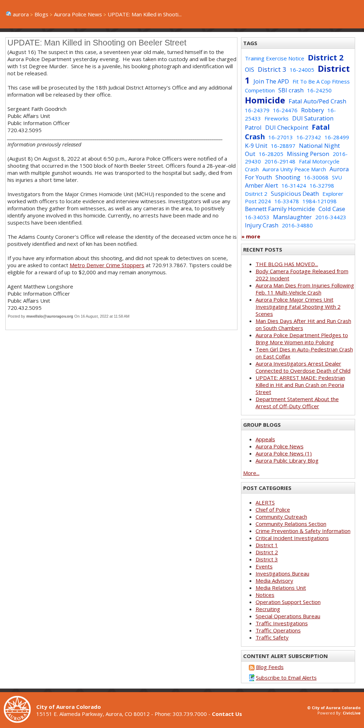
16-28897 (283, 145)
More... (251, 472)
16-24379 (257, 110)
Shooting (287, 177)
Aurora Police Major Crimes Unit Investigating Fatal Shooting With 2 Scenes (298, 306)
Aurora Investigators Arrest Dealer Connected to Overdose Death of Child (303, 367)
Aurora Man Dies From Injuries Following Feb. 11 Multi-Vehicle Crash (305, 289)
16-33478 (286, 201)
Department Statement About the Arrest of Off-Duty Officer (297, 402)
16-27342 (308, 137)
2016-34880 (297, 225)
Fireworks (276, 118)
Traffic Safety (272, 637)
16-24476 (285, 110)
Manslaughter (292, 217)
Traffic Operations (278, 630)
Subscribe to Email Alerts (286, 677)
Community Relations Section (291, 523)
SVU (337, 177)
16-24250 (319, 90)
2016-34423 (330, 217)
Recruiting (268, 609)
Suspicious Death (295, 193)
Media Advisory (274, 580)
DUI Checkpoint (286, 127)
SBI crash (291, 90)
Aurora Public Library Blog (287, 460)
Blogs (41, 14)
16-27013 (280, 137)
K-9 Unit (256, 145)
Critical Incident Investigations (292, 537)
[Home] (20, 720)
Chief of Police (273, 509)
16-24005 (302, 69)
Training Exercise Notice (274, 58)
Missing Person (308, 154)
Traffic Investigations (282, 623)
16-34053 (257, 217)
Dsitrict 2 (256, 193)
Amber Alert (261, 185)
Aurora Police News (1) (284, 453)
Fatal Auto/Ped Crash (317, 101)
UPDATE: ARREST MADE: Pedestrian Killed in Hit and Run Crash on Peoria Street (300, 384)
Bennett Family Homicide (280, 209)
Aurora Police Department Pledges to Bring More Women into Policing (302, 338)
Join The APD (271, 81)
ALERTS (265, 502)
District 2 (325, 57)
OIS (249, 69)
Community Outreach (281, 516)
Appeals (265, 439)
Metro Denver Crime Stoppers (107, 265)
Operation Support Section (288, 601)
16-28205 (271, 153)
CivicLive (351, 713)
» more (250, 236)
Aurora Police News (78, 14)
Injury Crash (261, 225)
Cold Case (331, 209)
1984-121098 (320, 201)
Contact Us (227, 713)
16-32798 (322, 185)
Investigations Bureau (282, 573)
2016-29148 (279, 161)
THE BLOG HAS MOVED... (287, 264)
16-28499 (337, 137)
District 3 (272, 69)
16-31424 (294, 185)
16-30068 (316, 177)
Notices (265, 594)
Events (264, 566)
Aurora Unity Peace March (294, 169)
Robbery (312, 110)
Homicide (265, 100)
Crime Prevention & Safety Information (303, 530)
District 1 (267, 545)
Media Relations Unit (281, 587)
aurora (21, 14)
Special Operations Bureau (288, 616)
